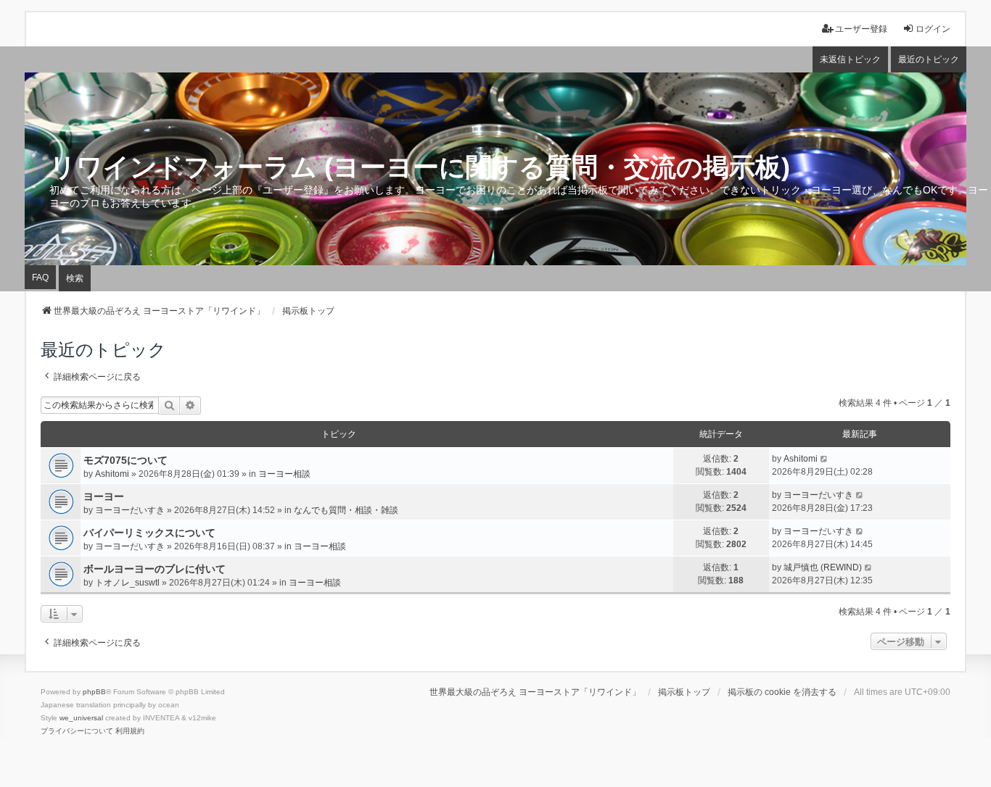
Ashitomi (112, 474)
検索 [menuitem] (74, 278)
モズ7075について (125, 460)
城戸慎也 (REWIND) (823, 567)
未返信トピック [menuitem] (850, 59)
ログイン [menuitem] (933, 29)
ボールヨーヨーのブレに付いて (154, 569)
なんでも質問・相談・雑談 (346, 510)
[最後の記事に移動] (824, 458)
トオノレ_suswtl (127, 583)
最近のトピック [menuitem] (928, 59)
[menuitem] (77, 731)
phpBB (94, 692)
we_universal (81, 718)
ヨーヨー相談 (284, 474)
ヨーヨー (103, 496)
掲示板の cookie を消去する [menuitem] (782, 692)
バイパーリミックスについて (149, 532)
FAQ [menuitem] (40, 277)
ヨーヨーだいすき (130, 510)
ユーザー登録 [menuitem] (861, 29)
